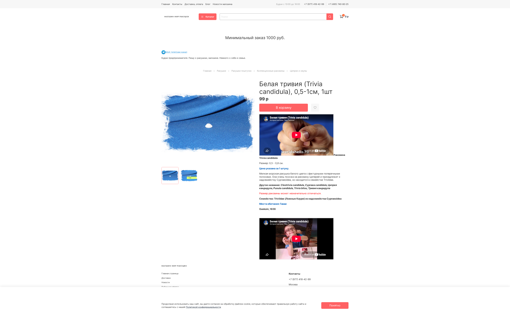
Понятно (334, 305)
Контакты (177, 4)
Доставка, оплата (194, 4)
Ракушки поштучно (241, 70)
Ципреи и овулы (298, 70)
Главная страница (170, 273)
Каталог (210, 16)
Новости (166, 282)
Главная (166, 4)
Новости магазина (222, 4)
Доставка (166, 278)
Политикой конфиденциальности (203, 307)
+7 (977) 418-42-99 (314, 4)
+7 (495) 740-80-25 (338, 4)
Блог (207, 4)
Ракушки (221, 70)
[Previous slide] (166, 122)
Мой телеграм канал (176, 52)
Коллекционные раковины (270, 70)
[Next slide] (251, 122)
